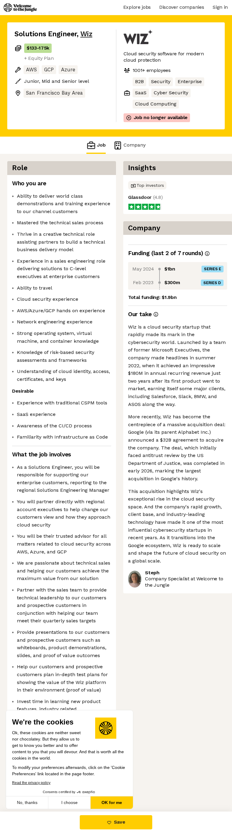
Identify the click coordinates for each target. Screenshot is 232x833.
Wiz (86, 34)
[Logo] (20, 7)
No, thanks (27, 802)
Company (135, 145)
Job (101, 145)
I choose (69, 802)
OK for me (112, 802)
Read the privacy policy (31, 783)
